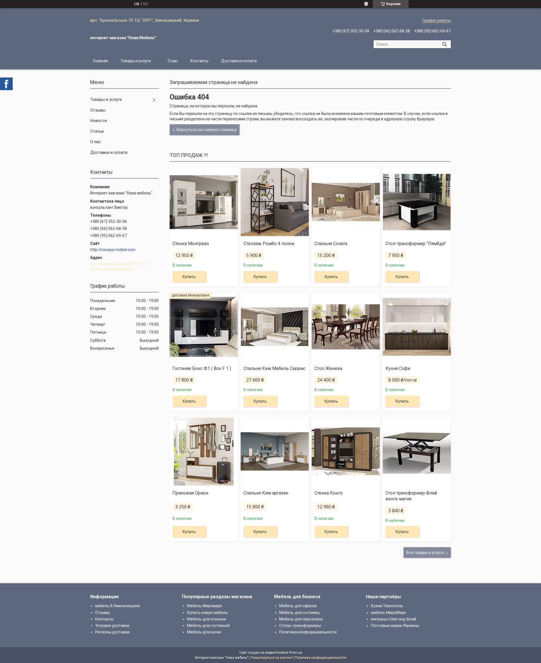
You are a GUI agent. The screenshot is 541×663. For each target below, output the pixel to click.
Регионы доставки (112, 632)
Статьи (97, 131)
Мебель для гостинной (208, 625)
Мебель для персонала (301, 619)
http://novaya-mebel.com (113, 249)
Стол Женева (328, 368)
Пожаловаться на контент (271, 658)
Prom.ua (295, 653)
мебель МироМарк (388, 612)
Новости (98, 120)
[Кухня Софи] (417, 327)
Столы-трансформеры (300, 625)
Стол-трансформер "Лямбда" (415, 243)
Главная (100, 61)
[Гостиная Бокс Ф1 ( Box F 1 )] (204, 327)
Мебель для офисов (298, 606)
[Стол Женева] (346, 327)
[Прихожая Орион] (204, 451)
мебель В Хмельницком (117, 606)
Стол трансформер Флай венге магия (411, 496)
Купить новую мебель (207, 612)
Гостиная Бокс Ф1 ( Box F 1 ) (201, 368)
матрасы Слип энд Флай (393, 619)
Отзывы (98, 110)
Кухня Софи (397, 368)
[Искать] (444, 44)
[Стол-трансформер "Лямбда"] (417, 202)
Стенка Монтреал (190, 243)
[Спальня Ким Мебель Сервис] (275, 327)
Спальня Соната (330, 243)
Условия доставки (112, 625)
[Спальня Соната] (346, 202)
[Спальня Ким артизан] (275, 451)
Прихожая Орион (190, 493)
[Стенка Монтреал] (204, 202)
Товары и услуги (136, 61)
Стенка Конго (328, 493)
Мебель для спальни (206, 619)
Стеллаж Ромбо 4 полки (268, 243)
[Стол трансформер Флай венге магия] (417, 451)
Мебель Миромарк (204, 606)
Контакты (199, 61)
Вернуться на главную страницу (207, 129)
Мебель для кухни (204, 632)
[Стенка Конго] (346, 451)
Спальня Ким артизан (265, 493)
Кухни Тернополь (387, 606)
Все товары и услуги (425, 552)
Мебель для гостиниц (299, 612)
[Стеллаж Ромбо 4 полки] (275, 202)
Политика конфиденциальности (320, 658)
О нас (173, 61)
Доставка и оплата (239, 61)
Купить (189, 276)
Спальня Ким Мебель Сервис (274, 368)
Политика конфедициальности (308, 632)
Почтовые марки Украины (395, 625)
